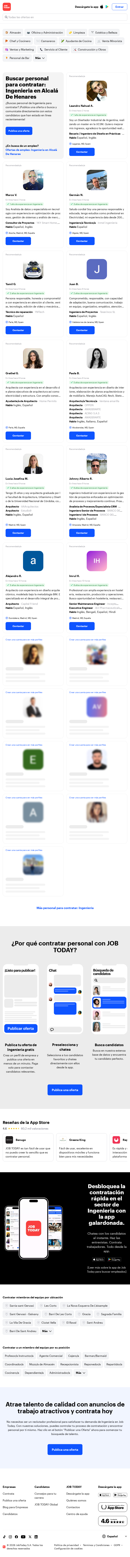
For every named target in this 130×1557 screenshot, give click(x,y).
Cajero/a (73, 1355)
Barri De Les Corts (60, 1314)
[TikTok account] (4, 1536)
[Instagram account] (10, 1536)
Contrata (8, 1493)
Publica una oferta (18, 130)
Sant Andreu (95, 1322)
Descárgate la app (77, 1493)
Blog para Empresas (15, 1507)
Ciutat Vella (48, 1322)
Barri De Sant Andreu (23, 1331)
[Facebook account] (16, 1536)
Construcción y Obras (92, 49)
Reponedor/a (92, 1364)
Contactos (73, 1507)
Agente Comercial (50, 1355)
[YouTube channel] (23, 1536)
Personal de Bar (19, 57)
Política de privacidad (66, 1545)
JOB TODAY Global (46, 1504)
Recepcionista (69, 1364)
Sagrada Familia (111, 1314)
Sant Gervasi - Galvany (24, 1314)
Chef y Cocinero (20, 41)
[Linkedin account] (36, 1536)
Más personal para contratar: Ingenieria (65, 908)
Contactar (82, 151)
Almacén (15, 32)
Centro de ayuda (77, 1513)
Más (38, 57)
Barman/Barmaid (95, 1355)
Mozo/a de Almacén (42, 1364)
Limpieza (79, 32)
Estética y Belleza (106, 32)
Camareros (48, 41)
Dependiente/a (34, 1372)
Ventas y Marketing (22, 49)
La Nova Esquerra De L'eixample (87, 1305)
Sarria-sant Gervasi (22, 1305)
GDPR (117, 1545)
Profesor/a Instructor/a (19, 1355)
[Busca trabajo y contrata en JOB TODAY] (7, 7)
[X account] (29, 1536)
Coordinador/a (14, 1364)
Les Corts (50, 1305)
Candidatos (10, 1513)
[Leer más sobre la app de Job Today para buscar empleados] (106, 1269)
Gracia (86, 1314)
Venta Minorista (112, 41)
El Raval (71, 1322)
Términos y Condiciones (96, 1545)
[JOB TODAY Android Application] (114, 1259)
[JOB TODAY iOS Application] (98, 1259)
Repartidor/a (114, 1364)
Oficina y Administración (47, 32)
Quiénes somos (76, 1500)
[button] (96, 115)
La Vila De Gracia (20, 1322)
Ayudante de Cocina (79, 41)
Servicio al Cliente (55, 49)
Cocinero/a (12, 1372)
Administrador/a (59, 1372)
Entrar (119, 6)
